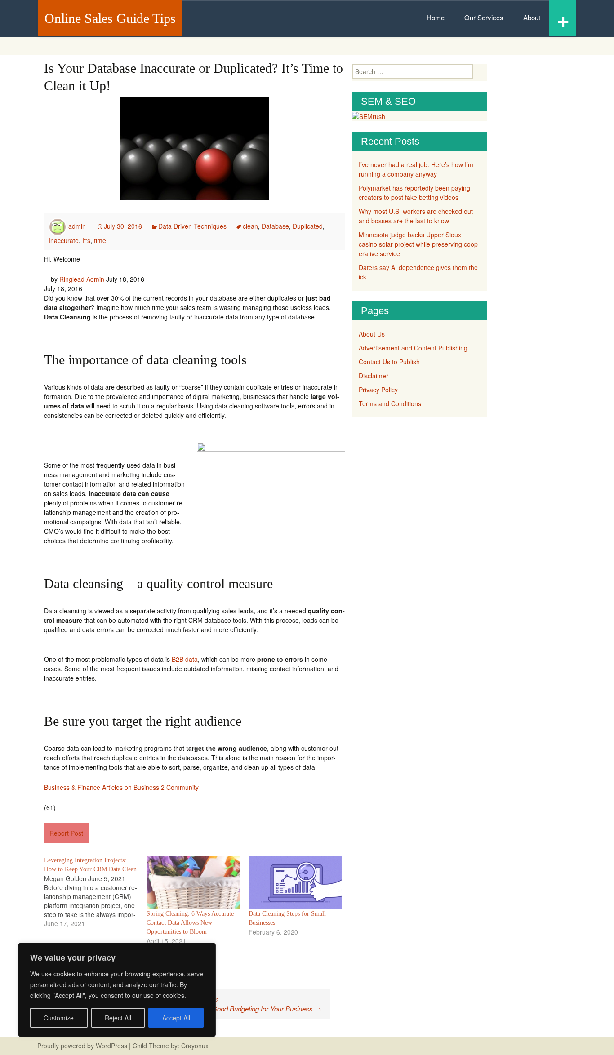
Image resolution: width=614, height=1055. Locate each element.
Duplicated (308, 226)
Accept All (176, 1017)
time (100, 240)
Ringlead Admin (81, 279)
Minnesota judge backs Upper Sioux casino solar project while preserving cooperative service (419, 244)
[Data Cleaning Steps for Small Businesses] (295, 882)
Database (275, 226)
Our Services (483, 17)
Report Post (66, 833)
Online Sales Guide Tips (110, 18)
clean (250, 226)
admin (77, 226)
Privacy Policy (378, 389)
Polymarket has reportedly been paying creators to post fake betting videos (414, 192)
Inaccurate (64, 240)
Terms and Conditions (390, 403)
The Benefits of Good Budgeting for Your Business (243, 1008)
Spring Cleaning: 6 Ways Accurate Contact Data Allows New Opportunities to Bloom (190, 922)
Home (436, 17)
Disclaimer (373, 375)
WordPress (111, 1045)
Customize (59, 1017)
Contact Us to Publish (389, 361)
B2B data (185, 659)
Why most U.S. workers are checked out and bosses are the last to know (416, 216)
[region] (117, 990)
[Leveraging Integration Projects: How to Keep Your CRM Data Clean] (95, 892)
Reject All (118, 1017)
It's (86, 240)
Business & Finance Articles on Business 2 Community (121, 787)
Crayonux (194, 1045)
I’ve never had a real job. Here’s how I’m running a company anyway (416, 169)
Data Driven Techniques (192, 226)
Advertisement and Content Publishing (413, 347)
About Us (372, 333)
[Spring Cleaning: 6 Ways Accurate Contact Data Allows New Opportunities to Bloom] (193, 882)
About (531, 17)
